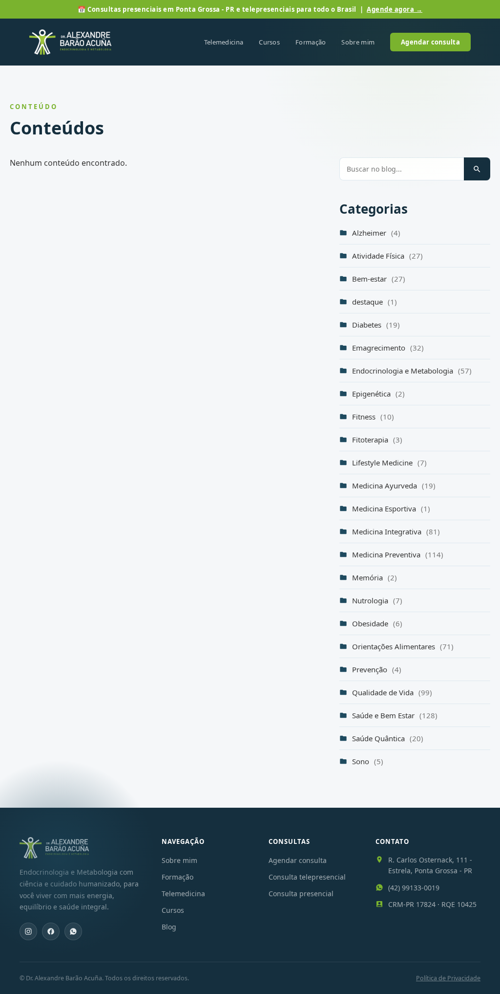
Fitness (373, 416)
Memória (374, 577)
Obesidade (377, 623)
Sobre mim (358, 42)
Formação (310, 42)
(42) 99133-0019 (413, 887)
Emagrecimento (388, 348)
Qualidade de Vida (392, 692)
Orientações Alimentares (403, 646)
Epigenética (378, 393)
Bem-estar (378, 279)
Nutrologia (377, 600)
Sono (367, 761)
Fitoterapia (377, 439)
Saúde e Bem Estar (395, 715)
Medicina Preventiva (397, 554)
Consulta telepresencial (307, 877)
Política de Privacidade (448, 978)
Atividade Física (387, 256)
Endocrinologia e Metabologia (412, 371)
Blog (169, 926)
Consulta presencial (301, 893)
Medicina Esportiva (391, 508)
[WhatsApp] (73, 931)
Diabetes (376, 325)
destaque (374, 302)
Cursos (269, 42)
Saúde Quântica (387, 738)
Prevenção (376, 669)
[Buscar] (477, 168)
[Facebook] (51, 931)
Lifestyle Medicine (389, 462)
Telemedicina (224, 42)
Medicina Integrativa (396, 531)
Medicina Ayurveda (394, 485)
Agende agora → (394, 9)
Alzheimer (376, 233)
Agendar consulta (430, 42)
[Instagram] (28, 931)
